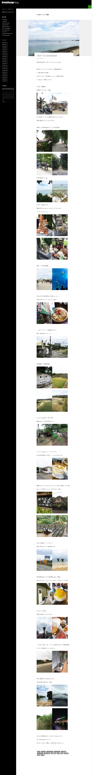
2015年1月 (4, 67)
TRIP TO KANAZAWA (6, 28)
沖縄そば (66, 753)
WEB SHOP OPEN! (6, 26)
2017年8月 (4, 46)
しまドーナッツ (50, 751)
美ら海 (42, 755)
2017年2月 (4, 49)
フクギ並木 (64, 751)
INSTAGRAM (4, 19)
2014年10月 (4, 70)
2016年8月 (4, 51)
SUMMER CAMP (5, 24)
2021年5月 (4, 42)
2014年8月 (4, 73)
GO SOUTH (4, 31)
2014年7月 (4, 75)
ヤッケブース (40, 753)
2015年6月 (4, 60)
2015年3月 (4, 63)
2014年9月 (4, 72)
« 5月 (4, 101)
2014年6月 (4, 77)
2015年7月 (4, 58)
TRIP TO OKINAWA (47, 55)
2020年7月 (4, 44)
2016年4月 (4, 53)
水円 (58, 753)
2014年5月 (4, 79)
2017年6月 (4, 47)
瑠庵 (38, 755)
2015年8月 (4, 56)
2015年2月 (4, 65)
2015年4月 (4, 61)
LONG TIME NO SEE (6, 35)
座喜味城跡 (54, 753)
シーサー (43, 751)
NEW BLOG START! (6, 23)
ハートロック (57, 751)
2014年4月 (4, 80)
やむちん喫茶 (47, 753)
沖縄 (62, 753)
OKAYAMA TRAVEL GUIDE (7, 33)
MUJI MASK (4, 21)
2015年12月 (4, 54)
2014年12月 (4, 68)
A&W (39, 751)
